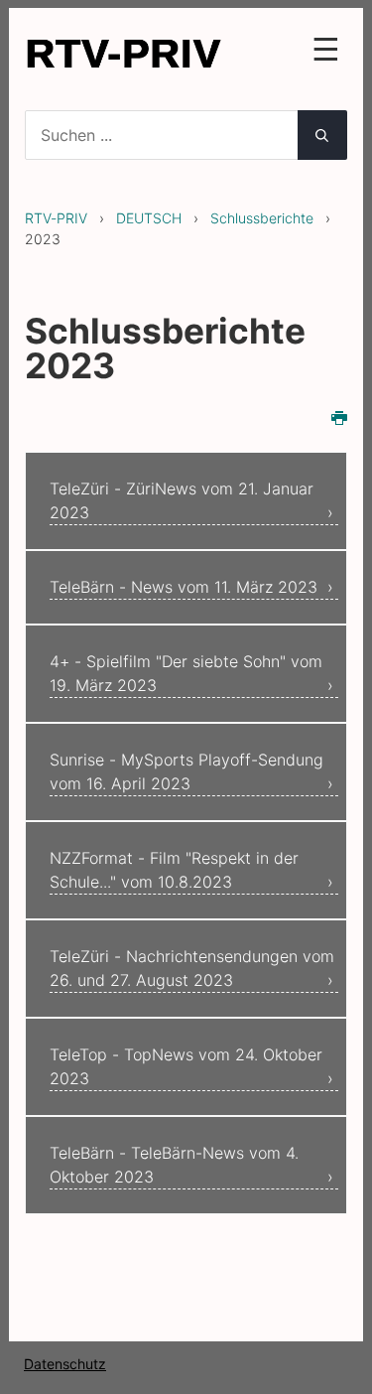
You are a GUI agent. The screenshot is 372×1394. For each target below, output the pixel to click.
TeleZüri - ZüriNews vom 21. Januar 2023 (181, 500)
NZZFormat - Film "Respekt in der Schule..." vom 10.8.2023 (174, 870)
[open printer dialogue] (339, 420)
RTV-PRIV (56, 217)
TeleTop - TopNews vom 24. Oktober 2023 (186, 1066)
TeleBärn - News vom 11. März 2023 (183, 587)
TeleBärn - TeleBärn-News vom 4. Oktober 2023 (174, 1164)
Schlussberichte (261, 217)
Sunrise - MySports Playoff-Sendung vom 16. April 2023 (186, 771)
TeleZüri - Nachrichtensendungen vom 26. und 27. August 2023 (192, 968)
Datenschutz (65, 1363)
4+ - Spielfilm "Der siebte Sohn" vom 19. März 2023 (186, 673)
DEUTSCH (149, 217)
